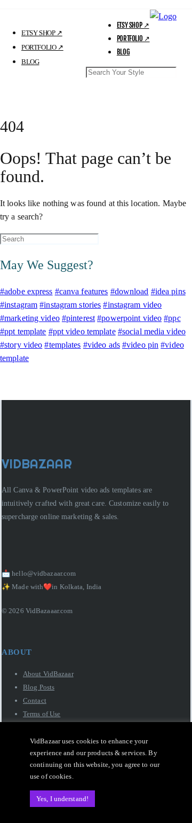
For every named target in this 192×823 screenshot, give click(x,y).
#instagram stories (70, 304)
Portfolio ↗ (133, 38)
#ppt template (23, 331)
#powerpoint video (129, 318)
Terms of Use (41, 714)
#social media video (152, 331)
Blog (123, 52)
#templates (62, 344)
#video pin (140, 344)
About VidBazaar (48, 674)
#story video (21, 344)
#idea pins (168, 291)
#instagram (18, 304)
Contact (34, 700)
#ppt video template (82, 331)
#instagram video (132, 304)
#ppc (172, 318)
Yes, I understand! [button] (62, 799)
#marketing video (30, 318)
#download (129, 291)
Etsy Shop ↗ (133, 25)
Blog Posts (38, 687)
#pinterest (78, 318)
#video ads (101, 344)
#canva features (81, 291)
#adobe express (26, 291)
